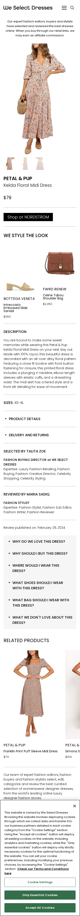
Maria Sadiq (38, 494)
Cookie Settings (40, 882)
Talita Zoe (36, 451)
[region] (40, 858)
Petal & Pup (18, 178)
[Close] (75, 806)
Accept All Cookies (40, 908)
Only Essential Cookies (40, 895)
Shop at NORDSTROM (28, 217)
